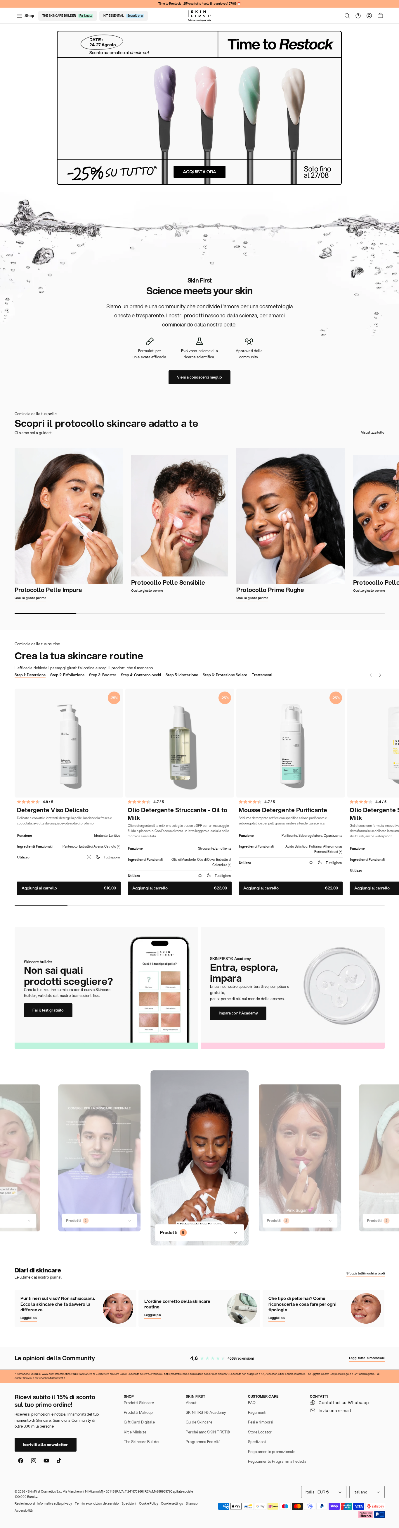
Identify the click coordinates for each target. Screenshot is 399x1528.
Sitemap (192, 1503)
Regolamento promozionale (271, 1451)
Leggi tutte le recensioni (366, 1358)
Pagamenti (257, 1412)
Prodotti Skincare (139, 1402)
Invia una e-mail (335, 1411)
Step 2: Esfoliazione (67, 674)
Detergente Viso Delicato (53, 810)
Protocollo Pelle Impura (48, 590)
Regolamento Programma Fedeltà (277, 1461)
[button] (347, 15)
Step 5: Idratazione (182, 674)
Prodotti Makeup (138, 1412)
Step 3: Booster (102, 674)
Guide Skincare (199, 1422)
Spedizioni (257, 1441)
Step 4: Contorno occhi (141, 674)
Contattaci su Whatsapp (344, 1403)
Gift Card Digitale (139, 1422)
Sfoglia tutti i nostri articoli (365, 1273)
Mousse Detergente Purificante (283, 810)
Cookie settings (172, 1503)
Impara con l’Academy (238, 1013)
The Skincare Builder (142, 1441)
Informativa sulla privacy (54, 1503)
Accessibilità (24, 1510)
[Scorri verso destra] (397, 524)
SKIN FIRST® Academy (206, 1412)
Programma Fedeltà (203, 1441)
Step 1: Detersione (30, 674)
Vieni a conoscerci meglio (199, 377)
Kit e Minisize (135, 1432)
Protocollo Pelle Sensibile (168, 582)
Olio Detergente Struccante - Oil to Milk (177, 814)
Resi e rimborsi (260, 1422)
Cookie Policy (148, 1503)
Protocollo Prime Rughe (270, 590)
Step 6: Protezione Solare (225, 674)
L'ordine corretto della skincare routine (177, 1304)
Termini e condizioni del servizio (97, 1503)
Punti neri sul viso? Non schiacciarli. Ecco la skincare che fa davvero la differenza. (57, 1304)
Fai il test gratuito (48, 1010)
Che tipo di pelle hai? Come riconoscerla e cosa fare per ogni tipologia (302, 1304)
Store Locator (260, 1432)
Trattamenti (262, 674)
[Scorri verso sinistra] (2, 524)
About (191, 1402)
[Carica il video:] (99, 1157)
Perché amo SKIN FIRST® (208, 1432)
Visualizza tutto (373, 432)
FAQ (252, 1402)
